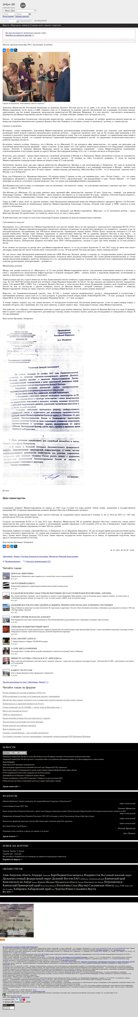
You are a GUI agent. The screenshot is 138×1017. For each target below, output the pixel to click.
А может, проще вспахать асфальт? (31, 617)
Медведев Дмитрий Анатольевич (63, 556)
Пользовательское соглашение (11, 947)
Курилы (41, 882)
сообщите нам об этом (38, 991)
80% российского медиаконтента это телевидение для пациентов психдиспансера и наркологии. (34, 856)
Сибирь (117, 886)
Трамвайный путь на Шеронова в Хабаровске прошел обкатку (24, 775)
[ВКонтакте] (4, 50)
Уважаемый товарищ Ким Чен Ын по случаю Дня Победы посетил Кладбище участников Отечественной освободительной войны (46, 757)
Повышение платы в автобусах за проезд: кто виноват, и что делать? (26, 831)
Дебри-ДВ (9, 4)
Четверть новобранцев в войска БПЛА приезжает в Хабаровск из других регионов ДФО (33, 778)
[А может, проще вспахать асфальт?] (6, 622)
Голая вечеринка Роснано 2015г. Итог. (15, 806)
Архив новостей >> (12, 786)
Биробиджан (59, 875)
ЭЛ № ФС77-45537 (43, 954)
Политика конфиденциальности (29, 947)
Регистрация (8, 16)
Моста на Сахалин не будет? (15, 711)
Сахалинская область (101, 885)
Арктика (46, 875)
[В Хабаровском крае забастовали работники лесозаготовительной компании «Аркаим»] (6, 598)
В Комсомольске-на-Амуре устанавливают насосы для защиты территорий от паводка (32, 781)
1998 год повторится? (12, 714)
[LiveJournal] (15, 50)
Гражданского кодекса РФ (68, 960)
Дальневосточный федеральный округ (27, 878)
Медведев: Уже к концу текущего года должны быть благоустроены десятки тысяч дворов (42, 700)
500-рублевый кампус (23, 583)
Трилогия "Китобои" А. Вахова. (13, 851)
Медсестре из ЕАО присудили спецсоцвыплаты (18, 765)
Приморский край (28, 885)
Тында (127, 886)
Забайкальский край (96, 879)
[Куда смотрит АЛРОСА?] (6, 644)
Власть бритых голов (12, 729)
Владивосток (92, 875)
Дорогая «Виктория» (22, 573)
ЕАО (77, 878)
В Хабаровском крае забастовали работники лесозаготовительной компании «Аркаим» (61, 593)
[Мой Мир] (11, 50)
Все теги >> (8, 892)
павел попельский (127, 803)
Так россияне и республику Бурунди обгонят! (23, 722)
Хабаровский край (39, 889)
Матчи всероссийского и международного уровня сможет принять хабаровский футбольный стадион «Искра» (40, 770)
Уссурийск (9, 889)
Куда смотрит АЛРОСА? (23, 639)
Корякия (34, 882)
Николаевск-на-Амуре (94, 882)
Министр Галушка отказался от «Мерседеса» (36, 658)
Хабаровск (20, 889)
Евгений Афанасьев (126, 808)
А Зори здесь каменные (24, 648)
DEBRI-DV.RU (25, 997)
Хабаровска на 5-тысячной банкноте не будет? (23, 704)
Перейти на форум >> (13, 859)
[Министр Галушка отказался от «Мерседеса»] (6, 663)
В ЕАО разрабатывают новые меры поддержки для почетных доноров (26, 773)
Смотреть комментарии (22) (38, 561)
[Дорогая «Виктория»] (6, 579)
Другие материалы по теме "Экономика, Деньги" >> (25, 682)
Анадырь (36, 875)
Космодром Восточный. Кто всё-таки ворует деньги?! (26, 718)
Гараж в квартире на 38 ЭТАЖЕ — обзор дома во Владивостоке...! (32, 707)
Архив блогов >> (10, 836)
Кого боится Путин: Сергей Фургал (15, 826)
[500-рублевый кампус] (6, 589)
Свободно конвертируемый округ (30, 627)
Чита (53, 889)
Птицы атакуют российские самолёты (19, 725)
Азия (6, 875)
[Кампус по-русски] (6, 675)
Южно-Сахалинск (76, 889)
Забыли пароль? (22, 16)
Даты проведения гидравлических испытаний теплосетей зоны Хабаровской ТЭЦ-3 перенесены (35, 767)
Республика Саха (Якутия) (72, 885)
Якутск (92, 889)
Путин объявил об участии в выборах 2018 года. (24, 693)
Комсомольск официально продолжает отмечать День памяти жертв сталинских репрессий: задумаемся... (38, 821)
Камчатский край (115, 878)
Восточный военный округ (116, 875)
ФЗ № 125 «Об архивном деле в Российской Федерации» (72, 957)
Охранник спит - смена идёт (12, 854)
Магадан (50, 882)
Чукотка (60, 889)
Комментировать (12, 561)
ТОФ (122, 886)
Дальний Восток (62, 878)
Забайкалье (84, 879)
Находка (81, 882)
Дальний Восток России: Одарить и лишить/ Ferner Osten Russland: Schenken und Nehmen (62, 605)
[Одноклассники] (8, 50)
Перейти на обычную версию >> (20, 35)
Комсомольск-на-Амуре (17, 882)
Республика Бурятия (48, 886)
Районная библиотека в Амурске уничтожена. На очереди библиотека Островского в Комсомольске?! (37, 801)
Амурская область (20, 875)
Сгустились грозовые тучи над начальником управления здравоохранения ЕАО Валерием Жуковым (46, 736)
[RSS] (2, 940)
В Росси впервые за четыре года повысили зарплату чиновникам (31, 696)
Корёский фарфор (9, 762)
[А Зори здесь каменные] (6, 654)
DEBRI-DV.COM (15, 997)
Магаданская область (66, 882)
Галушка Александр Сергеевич (34, 556)
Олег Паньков (129, 833)
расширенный (40, 20)
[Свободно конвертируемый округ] (6, 632)
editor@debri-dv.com (119, 950)
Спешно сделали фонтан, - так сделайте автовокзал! (26, 733)
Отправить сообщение (102, 950)
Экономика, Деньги (11, 556)
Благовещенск (75, 875)
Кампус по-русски (21, 670)
